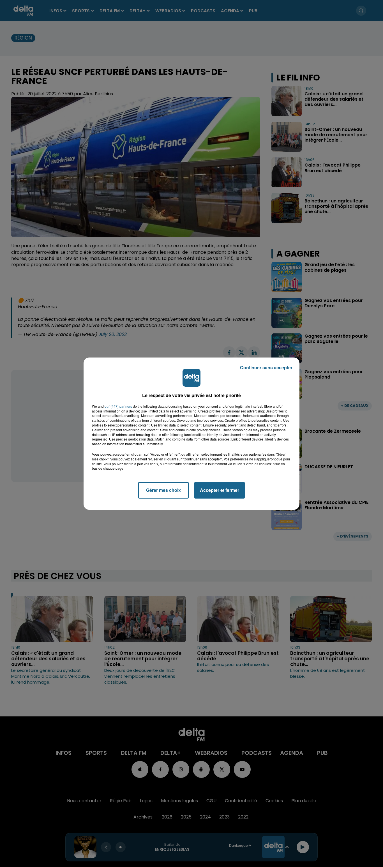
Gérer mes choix (163, 490)
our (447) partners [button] (118, 406)
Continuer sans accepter (266, 367)
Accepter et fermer (219, 490)
